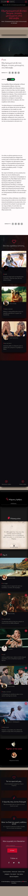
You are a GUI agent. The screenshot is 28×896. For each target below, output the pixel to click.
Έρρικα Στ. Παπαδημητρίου (14, 722)
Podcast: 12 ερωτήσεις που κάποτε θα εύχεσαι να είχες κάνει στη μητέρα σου (12, 730)
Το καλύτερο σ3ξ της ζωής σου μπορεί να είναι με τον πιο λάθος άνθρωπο (13, 622)
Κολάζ (4, 60)
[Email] (18, 73)
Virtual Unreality (12, 303)
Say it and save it (7, 343)
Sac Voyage (5, 583)
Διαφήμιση (7, 874)
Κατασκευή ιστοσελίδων (16, 881)
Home (2, 21)
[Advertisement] (14, 421)
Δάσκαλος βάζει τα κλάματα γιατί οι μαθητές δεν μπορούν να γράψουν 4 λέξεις (13, 347)
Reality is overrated (8, 309)
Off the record (5, 727)
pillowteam (10, 649)
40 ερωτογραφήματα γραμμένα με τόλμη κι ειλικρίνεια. (14, 784)
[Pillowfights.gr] (8, 2)
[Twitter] (12, 73)
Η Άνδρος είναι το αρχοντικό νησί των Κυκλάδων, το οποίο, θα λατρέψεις (12, 586)
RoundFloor (14, 883)
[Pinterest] (15, 73)
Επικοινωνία (14, 871)
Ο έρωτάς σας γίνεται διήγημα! (14, 802)
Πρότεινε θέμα (21, 871)
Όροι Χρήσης (20, 874)
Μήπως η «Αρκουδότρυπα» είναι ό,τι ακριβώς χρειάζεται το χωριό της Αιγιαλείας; (13, 313)
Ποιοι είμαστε (13, 874)
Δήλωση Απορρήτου (14, 876)
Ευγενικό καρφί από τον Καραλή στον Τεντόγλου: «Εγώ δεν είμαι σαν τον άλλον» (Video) (13, 278)
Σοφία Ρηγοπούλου (13, 338)
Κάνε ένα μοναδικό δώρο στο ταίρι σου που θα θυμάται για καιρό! (14, 805)
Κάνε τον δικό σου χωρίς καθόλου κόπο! (14, 823)
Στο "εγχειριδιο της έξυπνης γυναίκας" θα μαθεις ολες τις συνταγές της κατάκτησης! (14, 827)
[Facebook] (9, 73)
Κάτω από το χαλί (6, 619)
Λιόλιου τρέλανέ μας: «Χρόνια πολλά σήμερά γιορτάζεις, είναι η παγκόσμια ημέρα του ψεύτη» (14, 658)
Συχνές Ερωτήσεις (7, 871)
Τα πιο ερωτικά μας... (14, 781)
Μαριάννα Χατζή (11, 578)
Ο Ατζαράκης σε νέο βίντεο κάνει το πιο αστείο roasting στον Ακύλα (12, 695)
